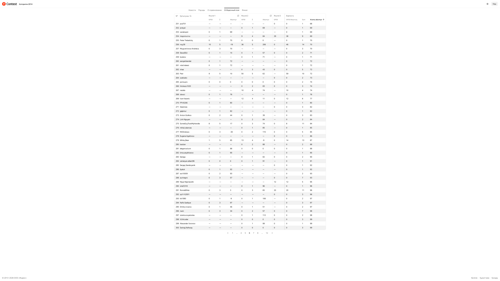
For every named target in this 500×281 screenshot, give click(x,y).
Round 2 (244, 16)
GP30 (211, 20)
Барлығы (290, 16)
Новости (192, 10)
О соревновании (215, 10)
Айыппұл (233, 20)
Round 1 (212, 16)
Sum (303, 20)
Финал (245, 10)
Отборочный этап (231, 10)
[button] (186, 16)
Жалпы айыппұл (316, 20)
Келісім (474, 278)
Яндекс (23, 278)
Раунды (201, 10)
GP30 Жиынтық (291, 20)
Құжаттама (484, 278)
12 (267, 233)
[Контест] (9, 4)
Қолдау (495, 278)
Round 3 (277, 16)
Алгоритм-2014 (25, 4)
